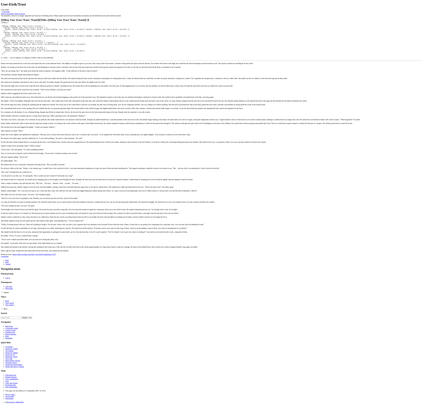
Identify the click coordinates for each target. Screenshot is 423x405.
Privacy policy (10, 394)
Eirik (7, 262)
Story (7, 260)
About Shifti (9, 396)
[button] (2, 292)
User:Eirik (5, 12)
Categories (4, 256)
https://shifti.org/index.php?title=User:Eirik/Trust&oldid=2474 (34, 254)
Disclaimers (9, 398)
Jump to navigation (7, 14)
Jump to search (20, 14)
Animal (7, 264)
